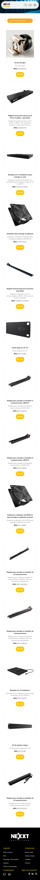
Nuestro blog (29, 852)
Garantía (6, 863)
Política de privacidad (10, 866)
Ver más (20, 74)
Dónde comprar (29, 856)
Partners (27, 863)
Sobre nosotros (8, 852)
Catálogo (28, 859)
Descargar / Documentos (11, 859)
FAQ (4, 856)
